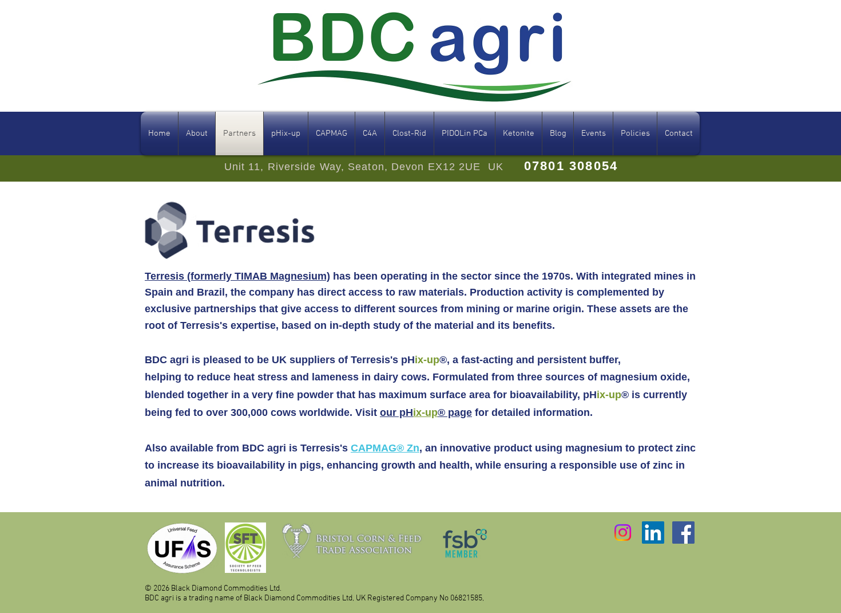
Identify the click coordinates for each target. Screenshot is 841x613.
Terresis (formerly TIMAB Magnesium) (237, 276)
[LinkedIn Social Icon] (653, 532)
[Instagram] (623, 532)
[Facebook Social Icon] (683, 532)
